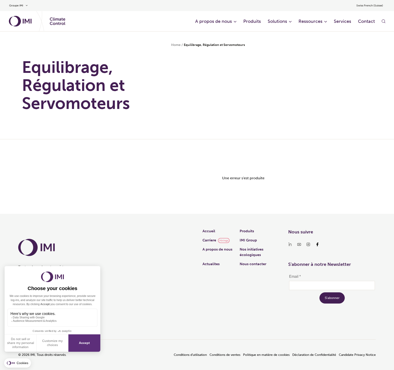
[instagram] (308, 244)
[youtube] (299, 244)
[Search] (383, 21)
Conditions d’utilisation (190, 355)
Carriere (209, 240)
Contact (366, 21)
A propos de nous (213, 21)
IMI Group (248, 240)
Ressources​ (310, 21)
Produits (252, 21)
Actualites (211, 264)
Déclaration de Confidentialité (314, 355)
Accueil (208, 231)
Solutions (277, 21)
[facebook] (317, 244)
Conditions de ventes (225, 355)
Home (176, 45)
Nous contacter (253, 264)
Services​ (342, 21)
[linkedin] (290, 244)
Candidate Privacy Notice (357, 355)
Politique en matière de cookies (266, 355)
